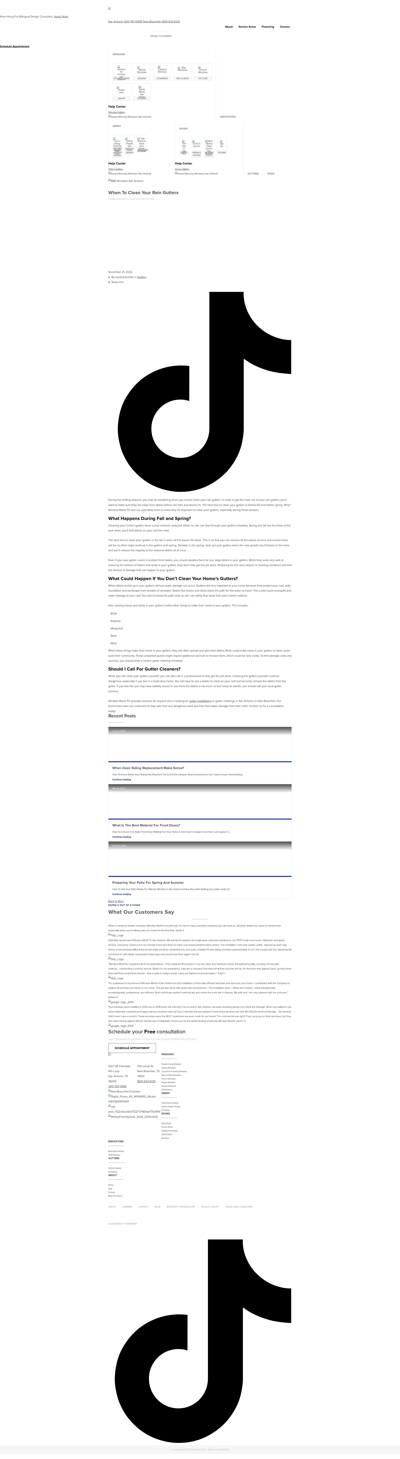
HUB (224, 1449)
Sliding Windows (168, 1068)
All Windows (166, 1090)
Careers (285, 26)
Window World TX (129, 37)
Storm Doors (166, 1134)
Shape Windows (168, 1082)
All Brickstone (114, 1155)
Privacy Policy (210, 1206)
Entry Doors (166, 1123)
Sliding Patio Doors (169, 1131)
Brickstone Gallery (116, 1151)
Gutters (253, 173)
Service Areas (247, 26)
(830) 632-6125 (171, 21)
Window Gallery (116, 112)
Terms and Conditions (238, 1206)
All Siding (165, 1110)
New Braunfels (152, 21)
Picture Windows (168, 1079)
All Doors (165, 1138)
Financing (268, 26)
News (271, 173)
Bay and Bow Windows (171, 1075)
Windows (119, 54)
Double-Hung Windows (171, 1064)
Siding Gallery (115, 169)
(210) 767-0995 (133, 21)
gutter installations (200, 701)
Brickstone (228, 116)
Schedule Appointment (132, 1048)
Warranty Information (181, 1206)
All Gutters (112, 1172)
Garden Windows (168, 1086)
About (229, 26)
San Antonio (115, 21)
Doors (183, 128)
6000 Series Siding (169, 1103)
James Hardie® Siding (170, 1106)
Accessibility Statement (122, 1224)
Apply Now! (61, 16)
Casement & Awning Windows (174, 1071)
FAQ (110, 1189)
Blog (158, 1206)
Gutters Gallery (114, 1168)
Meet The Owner (115, 1196)
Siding (117, 126)
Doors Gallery (182, 169)
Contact (143, 1206)
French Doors (167, 1127)
